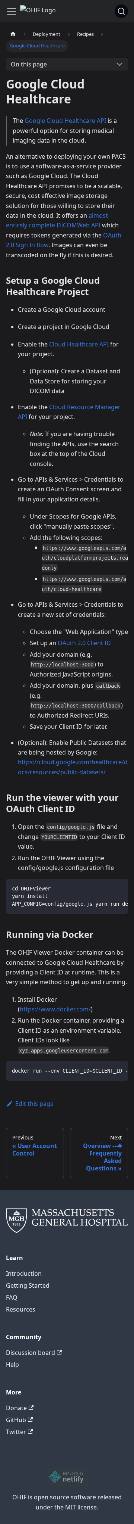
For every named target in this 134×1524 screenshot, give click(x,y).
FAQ (11, 1297)
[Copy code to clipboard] (119, 888)
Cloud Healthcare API (79, 344)
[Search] (121, 11)
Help (12, 1364)
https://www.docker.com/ (55, 1009)
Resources (20, 1309)
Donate (16, 1408)
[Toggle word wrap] (105, 888)
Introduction (24, 1273)
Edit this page (34, 1104)
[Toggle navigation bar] (11, 11)
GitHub (16, 1420)
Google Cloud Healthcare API (65, 120)
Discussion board (30, 1353)
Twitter (16, 1432)
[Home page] (13, 34)
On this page (29, 64)
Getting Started (28, 1285)
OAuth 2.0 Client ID (84, 643)
